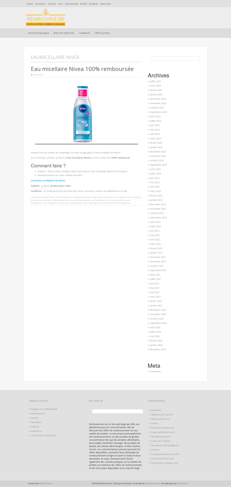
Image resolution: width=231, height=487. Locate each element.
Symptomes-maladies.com (164, 462)
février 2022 (156, 248)
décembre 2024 (158, 98)
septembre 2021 (158, 270)
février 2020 (156, 340)
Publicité (35, 426)
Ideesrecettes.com (160, 418)
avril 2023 (155, 186)
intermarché (95, 203)
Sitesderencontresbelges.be (165, 445)
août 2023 (155, 169)
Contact (35, 417)
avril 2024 (155, 134)
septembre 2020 (158, 323)
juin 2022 (154, 230)
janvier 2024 (156, 147)
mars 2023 (155, 191)
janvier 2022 (156, 252)
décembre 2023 (158, 151)
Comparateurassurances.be (165, 454)
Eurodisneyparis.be (160, 436)
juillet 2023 (155, 173)
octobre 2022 (157, 213)
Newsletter (36, 422)
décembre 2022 (158, 204)
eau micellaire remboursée (56, 203)
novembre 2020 (158, 314)
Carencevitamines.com (162, 458)
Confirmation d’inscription (44, 435)
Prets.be (155, 449)
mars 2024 (155, 138)
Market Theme (45, 483)
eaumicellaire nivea (79, 203)
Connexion (155, 371)
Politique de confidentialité (44, 409)
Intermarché (71, 3)
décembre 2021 (158, 257)
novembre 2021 (158, 261)
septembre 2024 (158, 112)
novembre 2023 (158, 155)
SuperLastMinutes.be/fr (163, 432)
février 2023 (156, 195)
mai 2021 (155, 287)
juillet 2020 (155, 331)
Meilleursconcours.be (162, 414)
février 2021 (156, 301)
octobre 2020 (157, 318)
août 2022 (155, 221)
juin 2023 (154, 177)
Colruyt (52, 3)
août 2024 (155, 116)
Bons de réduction (64, 32)
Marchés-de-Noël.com (162, 427)
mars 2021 (155, 296)
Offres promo (102, 32)
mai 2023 (155, 182)
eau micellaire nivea (100, 200)
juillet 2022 (155, 226)
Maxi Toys (105, 3)
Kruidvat (93, 3)
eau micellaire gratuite (80, 200)
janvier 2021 (156, 305)
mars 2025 (155, 85)
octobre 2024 (157, 107)
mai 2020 (155, 336)
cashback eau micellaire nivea (117, 197)
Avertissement (38, 413)
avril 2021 (155, 292)
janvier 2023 (156, 199)
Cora (60, 3)
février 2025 (156, 90)
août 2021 (155, 274)
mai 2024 (155, 129)
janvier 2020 (156, 345)
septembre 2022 (158, 217)
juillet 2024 (155, 120)
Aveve (30, 3)
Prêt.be (154, 423)
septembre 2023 (158, 164)
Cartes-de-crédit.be (160, 440)
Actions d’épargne (38, 32)
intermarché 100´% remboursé (116, 203)
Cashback (84, 32)
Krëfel (83, 3)
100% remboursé (63, 197)
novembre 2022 (158, 208)
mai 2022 (155, 235)
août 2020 (155, 327)
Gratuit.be (156, 410)
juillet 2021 (155, 279)
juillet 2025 (155, 81)
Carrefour (40, 3)
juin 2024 (154, 125)
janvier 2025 (156, 94)
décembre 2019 (158, 349)
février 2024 (156, 142)
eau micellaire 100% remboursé (54, 200)
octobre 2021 (157, 265)
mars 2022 (155, 243)
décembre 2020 (158, 309)
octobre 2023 (157, 160)
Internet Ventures (152, 483)
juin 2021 (154, 283)
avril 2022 (155, 239)
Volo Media (182, 483)
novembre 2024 (158, 103)
